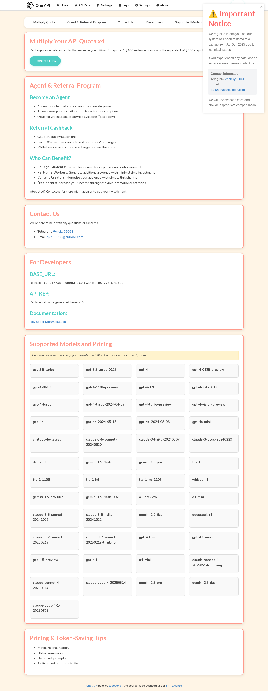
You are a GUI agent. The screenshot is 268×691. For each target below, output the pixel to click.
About (164, 5)
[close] (261, 7)
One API (92, 686)
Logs (126, 5)
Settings (144, 5)
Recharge (106, 5)
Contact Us (126, 22)
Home (64, 5)
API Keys (84, 5)
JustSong (115, 686)
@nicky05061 (63, 231)
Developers (154, 22)
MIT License (174, 686)
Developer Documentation (48, 322)
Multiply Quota (44, 22)
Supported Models (188, 22)
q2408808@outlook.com (65, 237)
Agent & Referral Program (86, 22)
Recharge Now (45, 60)
